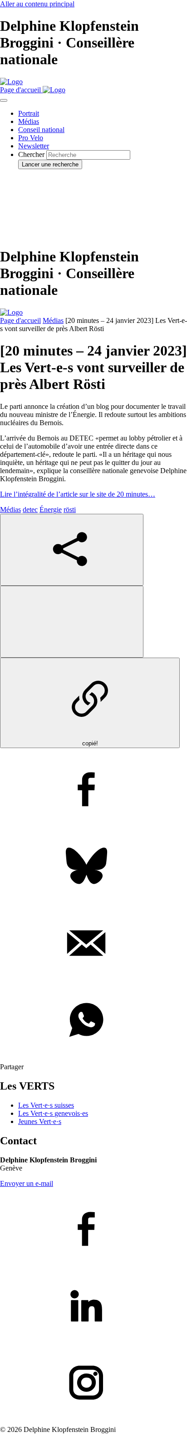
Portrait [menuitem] (28, 113)
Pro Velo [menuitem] (30, 138)
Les (53, 1113)
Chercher (31, 154)
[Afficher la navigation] (3, 100)
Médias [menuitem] (28, 121)
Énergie (50, 509)
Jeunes (39, 1121)
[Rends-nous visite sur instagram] (93, 1383)
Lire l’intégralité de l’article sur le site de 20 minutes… (77, 494)
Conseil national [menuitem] (41, 129)
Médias (53, 320)
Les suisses (46, 1105)
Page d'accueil (20, 320)
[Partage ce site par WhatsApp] (93, 1021)
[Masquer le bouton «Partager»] (71, 622)
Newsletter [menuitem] (33, 146)
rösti (70, 509)
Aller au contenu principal (37, 4)
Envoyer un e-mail (26, 1183)
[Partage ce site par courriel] (93, 944)
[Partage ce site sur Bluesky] (93, 867)
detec (30, 509)
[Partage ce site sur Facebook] (93, 790)
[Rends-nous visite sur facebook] (93, 1230)
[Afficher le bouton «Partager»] (71, 550)
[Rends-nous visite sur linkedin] (93, 1306)
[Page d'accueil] (11, 81)
